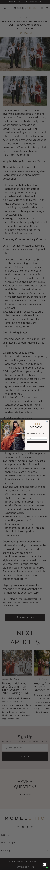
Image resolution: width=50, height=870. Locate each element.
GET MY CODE (37, 442)
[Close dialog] (47, 422)
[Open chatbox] (44, 865)
